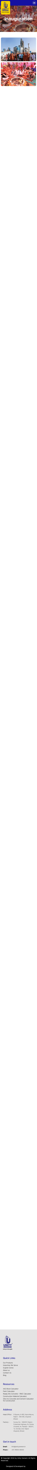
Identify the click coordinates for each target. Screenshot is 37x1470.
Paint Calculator (9, 1391)
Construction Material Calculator (15, 1396)
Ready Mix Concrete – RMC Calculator (17, 1394)
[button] (34, 3)
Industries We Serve (10, 1365)
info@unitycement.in (18, 1447)
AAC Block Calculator (10, 1389)
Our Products (8, 1363)
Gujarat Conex (8, 1368)
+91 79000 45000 (17, 1450)
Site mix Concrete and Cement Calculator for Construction (18, 1400)
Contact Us (7, 1373)
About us (6, 1370)
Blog (4, 1375)
